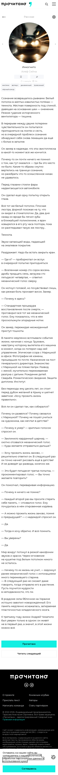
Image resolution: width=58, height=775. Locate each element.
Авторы (33, 700)
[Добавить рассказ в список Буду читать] (21, 77)
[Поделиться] (37, 77)
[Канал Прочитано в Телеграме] (32, 685)
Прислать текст (11, 700)
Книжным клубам (39, 695)
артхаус (15, 85)
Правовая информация (14, 719)
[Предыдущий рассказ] (2, 44)
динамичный (26, 85)
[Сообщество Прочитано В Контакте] (26, 685)
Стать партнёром (38, 705)
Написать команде (13, 705)
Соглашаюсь (29, 768)
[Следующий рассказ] (55, 44)
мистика (5, 85)
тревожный (39, 85)
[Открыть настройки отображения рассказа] (54, 17)
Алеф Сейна (29, 71)
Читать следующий (29, 653)
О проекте (8, 695)
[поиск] (47, 4)
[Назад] (4, 17)
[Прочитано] (13, 4)
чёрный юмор (8, 89)
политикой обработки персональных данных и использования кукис (23, 758)
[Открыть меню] (54, 4)
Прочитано (29, 644)
